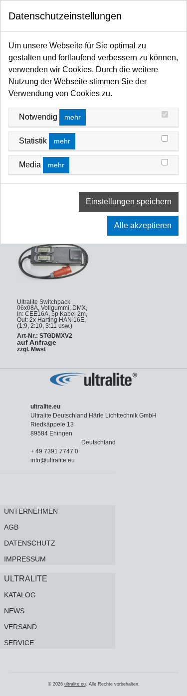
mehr (72, 117)
